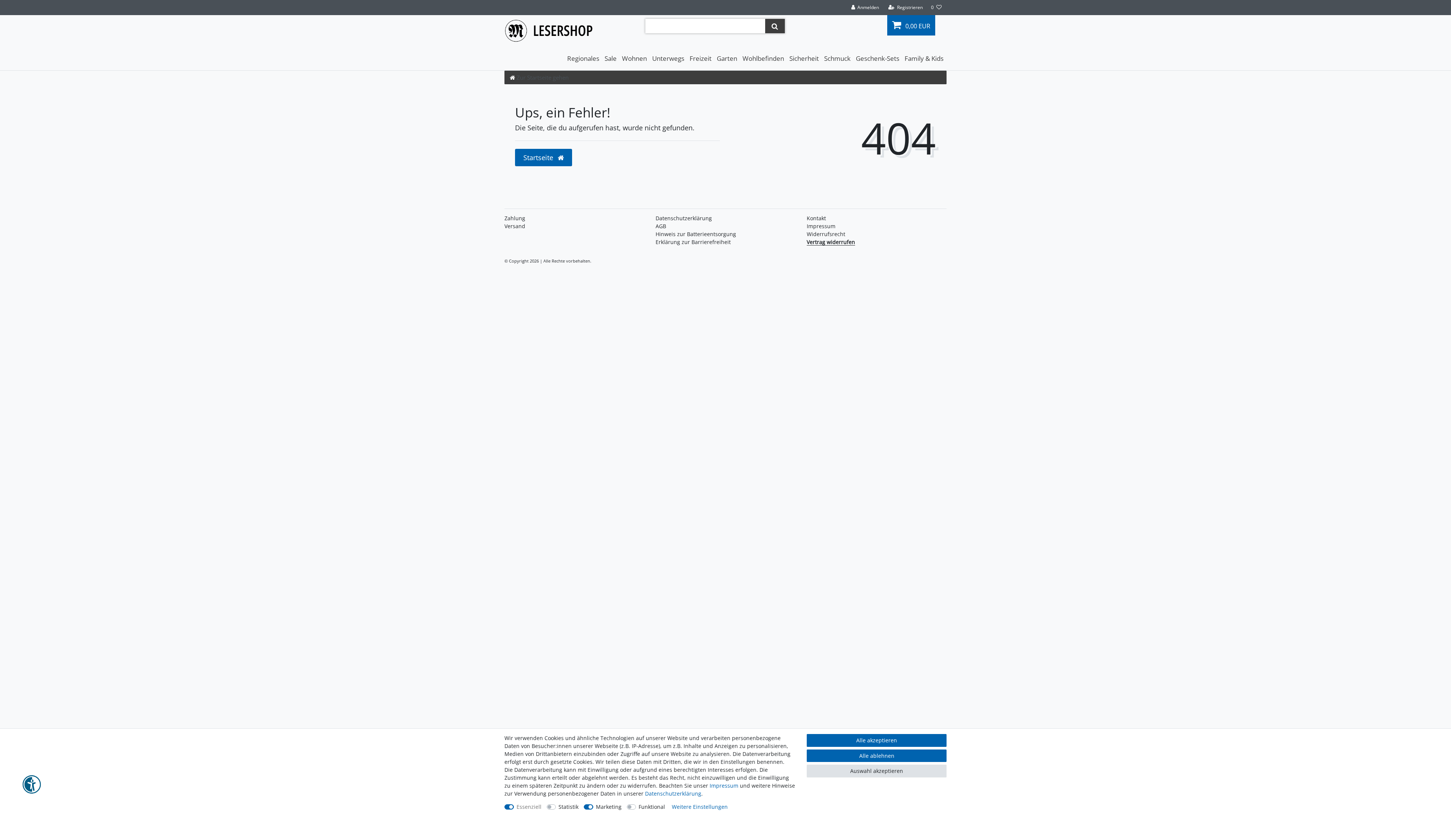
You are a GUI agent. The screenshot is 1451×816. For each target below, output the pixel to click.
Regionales (583, 58)
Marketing (609, 806)
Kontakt (816, 218)
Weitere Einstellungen (700, 806)
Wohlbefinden (763, 58)
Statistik (568, 806)
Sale (611, 58)
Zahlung (514, 218)
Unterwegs (668, 58)
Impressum (821, 226)
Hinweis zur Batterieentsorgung (696, 234)
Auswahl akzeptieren (876, 770)
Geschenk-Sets (877, 58)
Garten (727, 58)
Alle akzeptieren (876, 740)
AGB (661, 226)
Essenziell (529, 806)
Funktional (652, 806)
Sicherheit (804, 58)
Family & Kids (924, 58)
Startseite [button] (539, 157)
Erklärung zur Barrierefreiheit (693, 242)
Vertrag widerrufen (831, 242)
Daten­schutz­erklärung (684, 218)
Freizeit (701, 58)
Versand (514, 226)
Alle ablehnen (876, 755)
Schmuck (837, 58)
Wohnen (634, 58)
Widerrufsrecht (826, 234)
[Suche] (774, 26)
